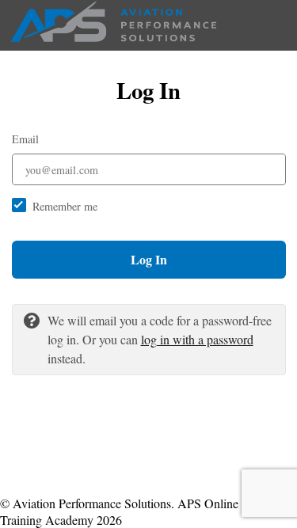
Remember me (64, 206)
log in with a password (197, 339)
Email (25, 138)
